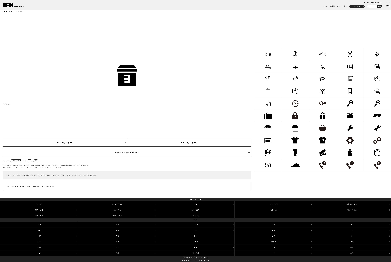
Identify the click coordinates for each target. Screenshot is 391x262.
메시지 (39, 236)
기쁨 (39, 247)
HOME (5, 11)
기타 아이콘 (195, 215)
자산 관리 (195, 253)
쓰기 (117, 224)
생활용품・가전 (12, 11)
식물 (117, 247)
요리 (351, 241)
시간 (39, 224)
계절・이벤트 (351, 210)
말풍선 (273, 241)
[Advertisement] (195, 29)
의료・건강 (273, 210)
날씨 (273, 236)
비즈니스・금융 (117, 204)
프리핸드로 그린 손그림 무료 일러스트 (30, 186)
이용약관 (357, 6)
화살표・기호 (117, 215)
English (325, 6)
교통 (195, 236)
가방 (39, 253)
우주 (195, 247)
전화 (195, 230)
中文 (345, 6)
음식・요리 (195, 210)
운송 (36, 161)
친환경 (195, 241)
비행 (117, 236)
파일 (273, 230)
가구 (39, 241)
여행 (273, 253)
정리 (29, 161)
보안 (117, 230)
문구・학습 (273, 204)
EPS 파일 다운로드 (189, 143)
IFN (8, 5)
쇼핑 (351, 253)
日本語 (332, 6)
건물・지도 (117, 210)
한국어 (339, 6)
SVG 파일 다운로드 (65, 143)
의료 (117, 241)
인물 (195, 204)
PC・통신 (39, 204)
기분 (273, 224)
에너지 (195, 224)
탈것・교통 (39, 210)
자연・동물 (39, 215)
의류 (273, 247)
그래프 (352, 224)
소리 (351, 230)
